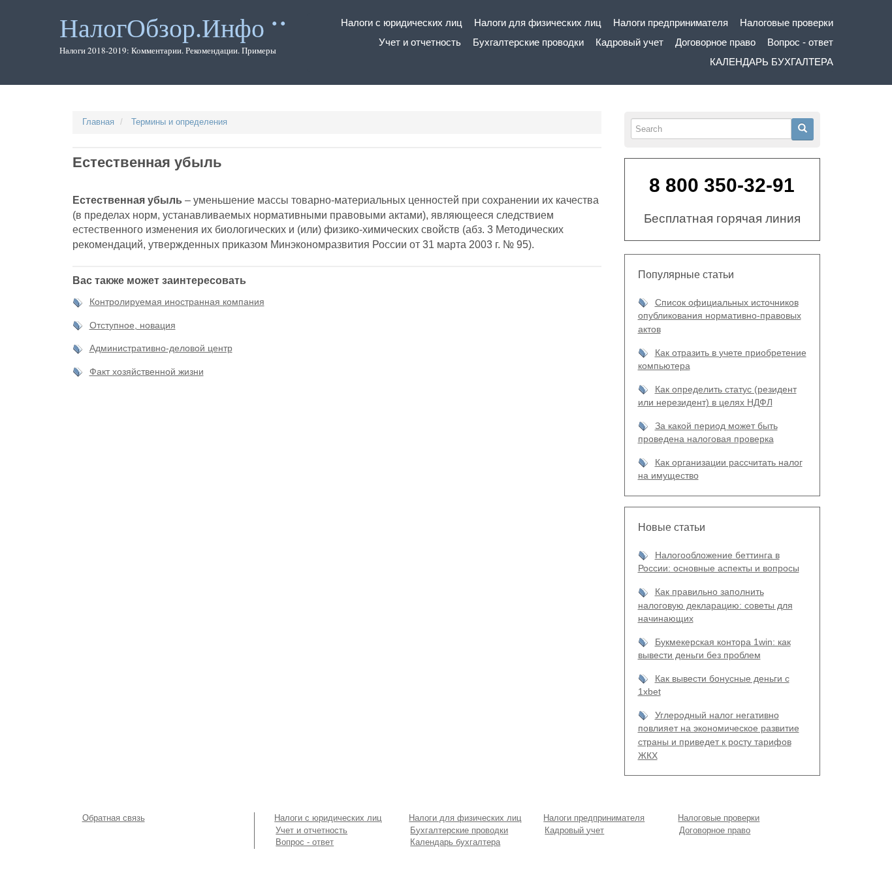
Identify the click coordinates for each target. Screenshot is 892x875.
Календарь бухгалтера (771, 61)
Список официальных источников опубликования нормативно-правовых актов (719, 315)
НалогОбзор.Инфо (161, 28)
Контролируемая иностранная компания (176, 301)
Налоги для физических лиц (537, 22)
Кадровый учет (629, 42)
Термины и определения (179, 122)
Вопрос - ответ (800, 42)
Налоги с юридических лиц (401, 22)
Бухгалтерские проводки (528, 42)
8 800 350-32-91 (722, 185)
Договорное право (715, 42)
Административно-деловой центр (160, 348)
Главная (98, 122)
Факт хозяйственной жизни (146, 371)
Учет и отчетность (420, 42)
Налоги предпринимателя (670, 22)
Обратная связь (113, 818)
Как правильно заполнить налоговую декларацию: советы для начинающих (715, 605)
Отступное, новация (132, 325)
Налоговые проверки (786, 22)
